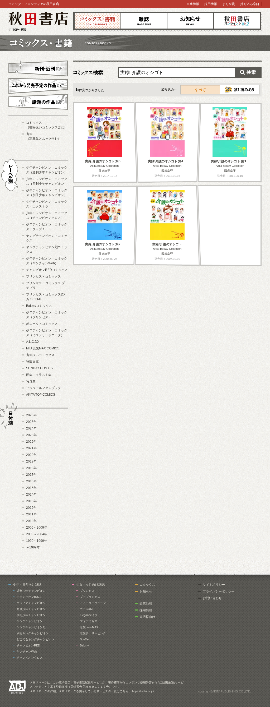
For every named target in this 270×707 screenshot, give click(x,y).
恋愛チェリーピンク (93, 633)
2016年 (31, 481)
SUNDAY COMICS (39, 368)
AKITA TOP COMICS (40, 394)
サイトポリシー (214, 584)
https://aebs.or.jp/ (143, 691)
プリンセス (87, 590)
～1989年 (33, 547)
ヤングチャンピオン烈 (31, 627)
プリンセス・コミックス (43, 276)
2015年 (31, 488)
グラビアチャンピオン (31, 602)
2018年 (31, 468)
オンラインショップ (237, 21)
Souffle (84, 639)
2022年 (31, 441)
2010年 (31, 521)
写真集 (31, 381)
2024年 (31, 428)
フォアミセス (88, 621)
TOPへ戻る (17, 29)
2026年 (31, 415)
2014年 (31, 494)
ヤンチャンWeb (27, 651)
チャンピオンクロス (30, 657)
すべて (200, 89)
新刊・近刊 (38, 67)
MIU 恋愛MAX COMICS (42, 348)
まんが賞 (228, 4)
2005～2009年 (36, 527)
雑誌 (144, 21)
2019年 (31, 461)
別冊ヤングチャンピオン (33, 633)
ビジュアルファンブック (43, 388)
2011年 (31, 514)
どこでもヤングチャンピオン (35, 639)
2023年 (31, 435)
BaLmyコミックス (39, 306)
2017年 (31, 475)
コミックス (97, 21)
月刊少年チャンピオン (31, 609)
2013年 (31, 501)
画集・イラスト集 (38, 375)
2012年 (31, 508)
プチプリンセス (90, 596)
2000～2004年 (36, 534)
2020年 (31, 455)
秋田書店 (38, 21)
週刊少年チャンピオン (31, 590)
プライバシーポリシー (218, 591)
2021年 (31, 448)
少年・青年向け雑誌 (27, 584)
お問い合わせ (212, 598)
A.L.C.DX (32, 342)
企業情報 (192, 4)
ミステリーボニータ (93, 602)
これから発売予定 (38, 85)
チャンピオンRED (28, 645)
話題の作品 (38, 102)
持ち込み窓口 (249, 4)
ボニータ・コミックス (42, 324)
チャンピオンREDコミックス (47, 270)
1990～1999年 (36, 541)
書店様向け (147, 617)
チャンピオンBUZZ (29, 596)
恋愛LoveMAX (89, 627)
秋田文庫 (32, 361)
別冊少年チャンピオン (31, 615)
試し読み (239, 89)
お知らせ (190, 21)
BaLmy (84, 645)
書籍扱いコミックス (40, 355)
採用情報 (210, 4)
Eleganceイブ (89, 615)
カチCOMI (86, 609)
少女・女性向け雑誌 (90, 584)
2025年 (31, 422)
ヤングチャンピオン (30, 621)
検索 (248, 72)
